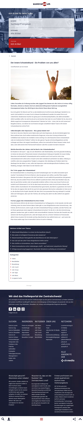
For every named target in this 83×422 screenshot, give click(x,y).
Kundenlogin (25, 328)
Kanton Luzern (13, 325)
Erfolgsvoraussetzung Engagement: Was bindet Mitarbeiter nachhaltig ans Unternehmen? (39, 249)
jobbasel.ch (64, 335)
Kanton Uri (12, 335)
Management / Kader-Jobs (13, 357)
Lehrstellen (12, 349)
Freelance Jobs (13, 344)
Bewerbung (15, 264)
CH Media (64, 328)
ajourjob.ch (64, 346)
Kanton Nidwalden (14, 330)
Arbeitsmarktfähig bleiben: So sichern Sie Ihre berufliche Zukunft (31, 232)
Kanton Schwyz (13, 337)
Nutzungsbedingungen (53, 337)
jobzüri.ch (64, 342)
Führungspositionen (15, 353)
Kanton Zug (12, 328)
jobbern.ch (64, 337)
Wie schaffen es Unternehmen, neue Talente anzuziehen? (29, 243)
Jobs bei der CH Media (53, 330)
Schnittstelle (26, 335)
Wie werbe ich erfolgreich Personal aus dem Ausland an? (29, 235)
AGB (47, 332)
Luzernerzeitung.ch (67, 325)
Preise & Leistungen (28, 325)
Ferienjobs (12, 351)
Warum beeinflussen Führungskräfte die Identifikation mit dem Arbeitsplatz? (35, 238)
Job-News (15, 275)
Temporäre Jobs (13, 342)
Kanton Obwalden (14, 332)
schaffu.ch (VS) (65, 344)
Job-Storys (15, 270)
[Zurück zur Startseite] (67, 361)
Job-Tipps (15, 272)
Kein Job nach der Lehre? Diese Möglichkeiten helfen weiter (30, 240)
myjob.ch (64, 332)
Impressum (49, 339)
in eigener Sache (17, 278)
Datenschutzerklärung (52, 335)
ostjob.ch (64, 330)
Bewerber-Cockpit (27, 337)
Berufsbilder (15, 261)
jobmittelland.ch (66, 339)
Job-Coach (15, 267)
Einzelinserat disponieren (25, 331)
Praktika (11, 346)
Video (14, 258)
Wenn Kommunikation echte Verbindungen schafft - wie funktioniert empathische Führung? (40, 246)
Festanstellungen (14, 339)
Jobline (11, 360)
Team (47, 328)
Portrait (48, 325)
